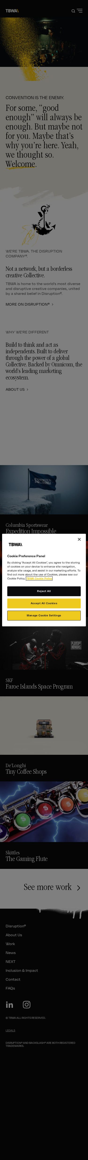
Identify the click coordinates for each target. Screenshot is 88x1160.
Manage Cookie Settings (44, 615)
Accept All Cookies (44, 603)
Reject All (44, 591)
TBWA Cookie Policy (39, 578)
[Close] (79, 539)
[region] (44, 580)
